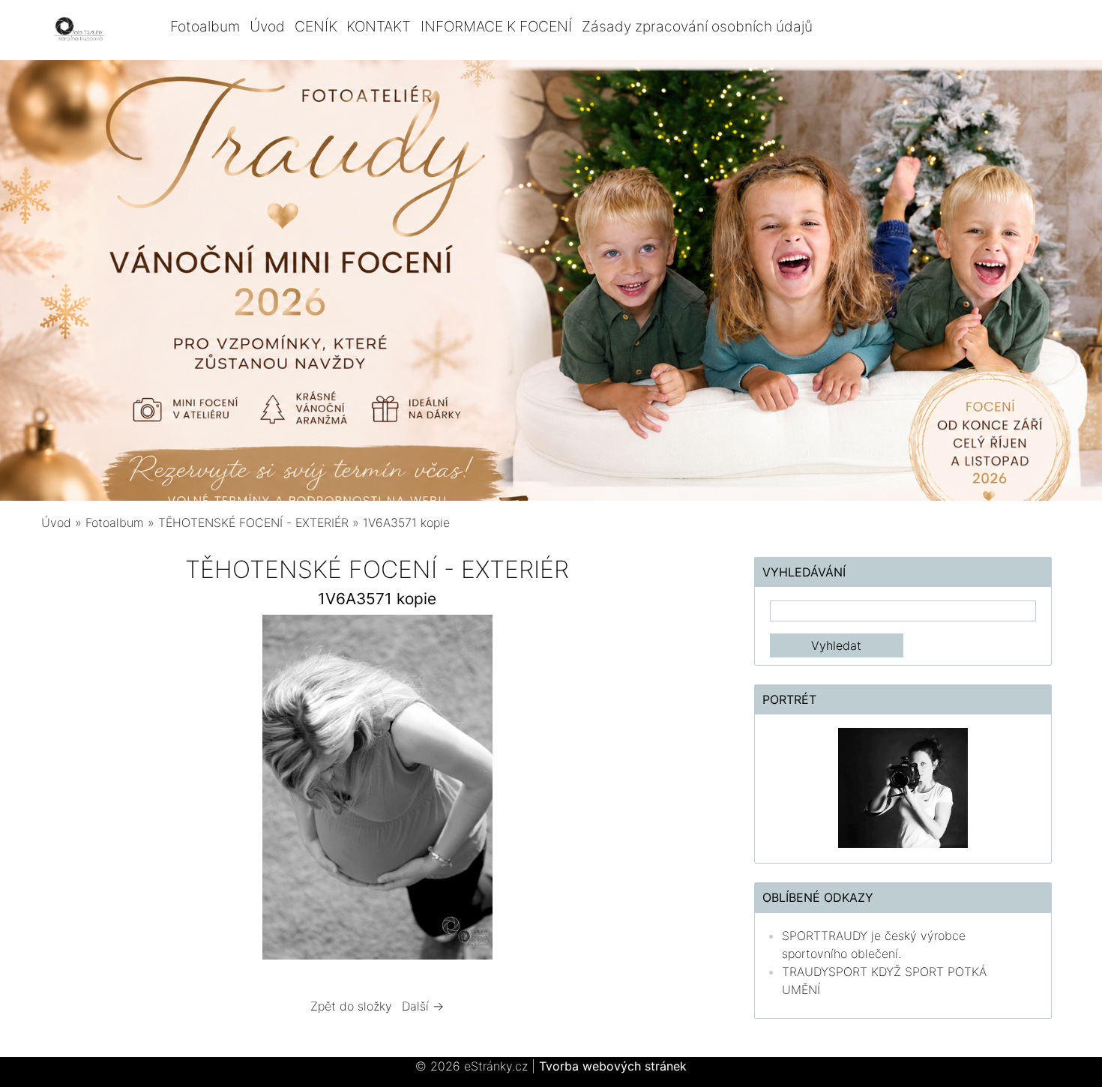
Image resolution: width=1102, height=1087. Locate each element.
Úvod (267, 26)
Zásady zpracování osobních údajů (697, 26)
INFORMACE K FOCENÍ (496, 26)
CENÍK (316, 26)
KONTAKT (378, 26)
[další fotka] (688, 791)
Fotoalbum (205, 26)
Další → (423, 1006)
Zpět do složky (351, 1006)
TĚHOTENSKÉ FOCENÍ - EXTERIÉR (253, 522)
